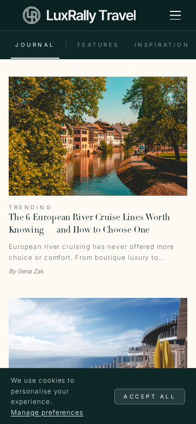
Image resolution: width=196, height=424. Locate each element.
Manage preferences (47, 412)
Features (98, 44)
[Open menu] (175, 15)
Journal (35, 44)
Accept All (150, 396)
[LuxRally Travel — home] (79, 15)
